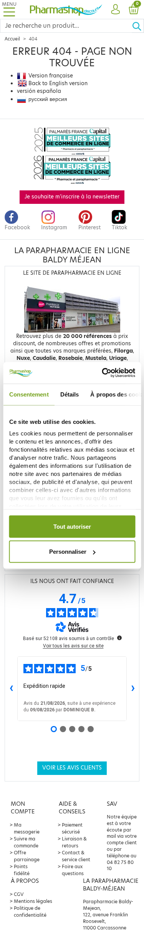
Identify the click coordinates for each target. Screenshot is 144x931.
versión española (39, 91)
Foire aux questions (73, 870)
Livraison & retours (74, 842)
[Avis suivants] (132, 688)
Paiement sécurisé (72, 828)
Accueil (12, 39)
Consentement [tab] (28, 394)
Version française (50, 75)
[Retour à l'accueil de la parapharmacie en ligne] (66, 9)
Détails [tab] (69, 394)
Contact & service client (76, 856)
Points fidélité (22, 870)
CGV (19, 894)
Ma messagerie (27, 828)
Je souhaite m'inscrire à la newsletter (72, 196)
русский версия (47, 99)
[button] (115, 9)
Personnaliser (67, 551)
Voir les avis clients (72, 767)
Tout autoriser (72, 526)
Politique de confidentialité (30, 911)
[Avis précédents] (11, 688)
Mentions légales (33, 901)
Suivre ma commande (26, 842)
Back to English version (58, 83)
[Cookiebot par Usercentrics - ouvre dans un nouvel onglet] (102, 373)
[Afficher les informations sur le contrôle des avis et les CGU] (119, 638)
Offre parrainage (27, 856)
